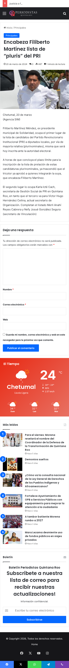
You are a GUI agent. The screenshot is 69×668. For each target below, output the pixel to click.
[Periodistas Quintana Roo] (23, 13)
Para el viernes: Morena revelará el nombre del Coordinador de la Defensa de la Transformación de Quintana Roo (45, 442)
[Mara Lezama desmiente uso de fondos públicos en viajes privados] (12, 537)
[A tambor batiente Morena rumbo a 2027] (12, 521)
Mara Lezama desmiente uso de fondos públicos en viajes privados (43, 536)
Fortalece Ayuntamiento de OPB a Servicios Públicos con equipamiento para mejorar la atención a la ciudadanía (44, 501)
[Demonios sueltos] (12, 464)
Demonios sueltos (36, 459)
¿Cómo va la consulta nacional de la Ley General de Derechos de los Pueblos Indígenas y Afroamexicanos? (45, 480)
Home (34, 644)
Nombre (8, 289)
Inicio (9, 27)
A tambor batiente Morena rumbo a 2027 (42, 518)
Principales (20, 27)
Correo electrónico (14, 304)
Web (5, 319)
